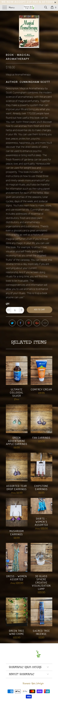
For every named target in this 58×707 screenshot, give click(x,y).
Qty (7, 304)
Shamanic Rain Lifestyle (33, 683)
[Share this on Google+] (37, 323)
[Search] (45, 8)
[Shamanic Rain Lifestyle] (29, 8)
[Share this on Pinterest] (28, 323)
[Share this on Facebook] (20, 323)
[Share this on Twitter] (12, 323)
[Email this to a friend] (45, 323)
